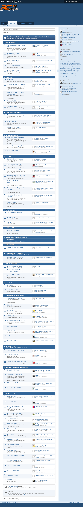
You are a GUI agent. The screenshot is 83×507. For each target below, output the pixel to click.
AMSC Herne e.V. (12, 423)
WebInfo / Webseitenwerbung (15, 115)
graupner (72, 66)
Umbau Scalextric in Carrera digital (43, 151)
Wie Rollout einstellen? (40, 159)
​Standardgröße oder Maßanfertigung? (43, 370)
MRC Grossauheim (12, 418)
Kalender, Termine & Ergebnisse (16, 84)
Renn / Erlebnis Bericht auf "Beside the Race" (46, 115)
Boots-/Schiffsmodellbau (14, 230)
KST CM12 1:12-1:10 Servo (41, 45)
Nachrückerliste (38, 285)
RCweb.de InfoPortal (13, 60)
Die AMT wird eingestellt (40, 127)
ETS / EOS (9, 282)
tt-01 (63, 76)
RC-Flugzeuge (11, 217)
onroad (77, 70)
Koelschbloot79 (38, 341)
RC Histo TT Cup (12, 340)
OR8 (65, 63)
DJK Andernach (11, 401)
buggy (61, 66)
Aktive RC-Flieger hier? (40, 213)
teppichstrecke (63, 75)
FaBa (36, 467)
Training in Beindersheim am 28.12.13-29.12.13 (46, 429)
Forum (12, 23)
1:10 (68, 61)
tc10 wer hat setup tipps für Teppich (43, 247)
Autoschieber (37, 182)
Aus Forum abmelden (40, 54)
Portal (4, 23)
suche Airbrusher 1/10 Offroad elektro (44, 146)
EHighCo (37, 440)
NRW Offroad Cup (12, 326)
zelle (36, 268)
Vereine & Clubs (10, 393)
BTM (75, 61)
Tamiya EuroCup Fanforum (14, 298)
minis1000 (37, 299)
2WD (70, 61)
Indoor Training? (39, 466)
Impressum (15, 502)
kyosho (61, 68)
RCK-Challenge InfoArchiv (15, 269)
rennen (74, 71)
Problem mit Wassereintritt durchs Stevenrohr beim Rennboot (49, 231)
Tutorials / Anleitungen (13, 101)
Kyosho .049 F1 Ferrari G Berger (42, 170)
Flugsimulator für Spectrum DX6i (42, 217)
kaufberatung (78, 66)
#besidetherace (63, 61)
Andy (36, 415)
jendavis (36, 203)
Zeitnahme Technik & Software (15, 137)
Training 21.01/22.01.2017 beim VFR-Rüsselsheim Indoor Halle (50, 460)
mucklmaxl (37, 457)
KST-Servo (37, 46)
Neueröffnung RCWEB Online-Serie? (43, 383)
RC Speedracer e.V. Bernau (15, 413)
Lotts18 (36, 356)
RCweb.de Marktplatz (13, 70)
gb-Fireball (37, 403)
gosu (36, 481)
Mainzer (36, 139)
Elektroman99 (37, 86)
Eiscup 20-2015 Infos (40, 311)
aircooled (37, 94)
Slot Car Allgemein (12, 150)
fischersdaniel (37, 332)
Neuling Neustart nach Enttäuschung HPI (44, 106)
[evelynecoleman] (61, 92)
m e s (36, 327)
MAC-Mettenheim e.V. (13, 444)
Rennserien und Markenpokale (15, 295)
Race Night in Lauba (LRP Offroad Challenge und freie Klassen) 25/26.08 (52, 274)
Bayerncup (10, 310)
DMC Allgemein (11, 396)
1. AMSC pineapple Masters (41, 480)
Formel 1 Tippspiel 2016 (40, 350)
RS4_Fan (37, 430)
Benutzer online (13, 486)
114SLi (36, 166)
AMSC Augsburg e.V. (13, 480)
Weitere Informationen (31, 38)
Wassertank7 (37, 214)
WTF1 (36, 291)
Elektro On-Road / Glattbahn (15, 159)
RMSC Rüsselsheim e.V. (14, 465)
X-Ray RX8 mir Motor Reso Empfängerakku (45, 71)
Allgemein (9, 77)
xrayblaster (37, 67)
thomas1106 (37, 451)
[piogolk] (61, 87)
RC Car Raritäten (12, 202)
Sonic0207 (37, 147)
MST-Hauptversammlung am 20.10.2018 (44, 331)
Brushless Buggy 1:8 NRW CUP (16, 320)
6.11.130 (37, 375)
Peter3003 (37, 306)
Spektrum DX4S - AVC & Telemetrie (43, 195)
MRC (61, 63)
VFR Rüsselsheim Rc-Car (14, 460)
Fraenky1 (37, 160)
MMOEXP (78, 61)
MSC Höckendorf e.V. (13, 470)
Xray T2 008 (38, 266)
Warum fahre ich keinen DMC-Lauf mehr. (44, 396)
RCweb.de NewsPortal (13, 65)
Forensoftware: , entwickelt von (41, 505)
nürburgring (67, 70)
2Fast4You (37, 376)
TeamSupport (10, 244)
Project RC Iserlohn (12, 475)
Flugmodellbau (10, 210)
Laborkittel (37, 351)
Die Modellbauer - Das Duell (14, 253)
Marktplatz (22, 23)
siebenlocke (37, 72)
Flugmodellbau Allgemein (14, 212)
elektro (69, 66)
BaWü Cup (10, 305)
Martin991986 (37, 189)
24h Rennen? (38, 402)
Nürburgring (37, 355)
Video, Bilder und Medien (13, 112)
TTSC (8, 335)
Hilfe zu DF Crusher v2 (40, 165)
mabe (36, 407)
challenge (65, 66)
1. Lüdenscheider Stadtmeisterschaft (43, 439)
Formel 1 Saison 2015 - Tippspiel (16, 361)
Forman (36, 317)
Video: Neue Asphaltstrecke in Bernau (44, 413)
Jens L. (36, 472)
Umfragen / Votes (12, 106)
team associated (73, 73)
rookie (77, 71)
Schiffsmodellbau (11, 228)
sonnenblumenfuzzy (39, 128)
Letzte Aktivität (64, 80)
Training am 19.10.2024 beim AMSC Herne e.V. (46, 424)
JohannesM (37, 232)
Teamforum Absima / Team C (15, 247)
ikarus (24, 494)
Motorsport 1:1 (10, 346)
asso (67, 64)
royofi (36, 371)
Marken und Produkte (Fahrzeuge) (16, 237)
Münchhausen (38, 223)
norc (79, 68)
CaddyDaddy (37, 219)
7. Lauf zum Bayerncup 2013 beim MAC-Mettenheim (47, 445)
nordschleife (62, 70)
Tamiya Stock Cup (39, 298)
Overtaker (37, 152)
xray (66, 76)
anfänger (64, 64)
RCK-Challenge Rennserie (14, 266)
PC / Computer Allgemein (14, 387)
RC (67, 63)
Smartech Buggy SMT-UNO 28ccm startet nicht (46, 181)
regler (68, 71)
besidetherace (74, 64)
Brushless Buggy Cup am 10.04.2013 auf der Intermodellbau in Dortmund (52, 321)
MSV (63, 63)
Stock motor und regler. (40, 290)
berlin (70, 64)
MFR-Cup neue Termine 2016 (42, 450)
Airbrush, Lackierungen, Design (16, 146)
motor (76, 68)
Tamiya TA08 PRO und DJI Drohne (43, 122)
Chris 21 (36, 363)
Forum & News (10, 42)
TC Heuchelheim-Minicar (14, 429)
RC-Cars (8, 156)
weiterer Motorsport (12, 354)
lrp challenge (67, 68)
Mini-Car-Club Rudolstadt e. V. (15, 455)
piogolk (64, 86)
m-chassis (73, 68)
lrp (64, 68)
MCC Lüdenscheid (12, 439)
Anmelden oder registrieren (7, 1)
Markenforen (10, 239)
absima (75, 63)
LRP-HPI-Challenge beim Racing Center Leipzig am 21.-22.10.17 (50, 434)
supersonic (37, 62)
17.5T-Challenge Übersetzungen (16, 271)
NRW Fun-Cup (11, 316)
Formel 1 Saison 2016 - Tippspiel (16, 350)
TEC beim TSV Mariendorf (41, 406)
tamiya (67, 73)
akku (61, 64)
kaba (36, 476)
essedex (36, 108)
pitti (35, 258)
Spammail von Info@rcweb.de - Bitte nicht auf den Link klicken (50, 60)
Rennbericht (71, 63)
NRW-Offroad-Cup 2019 (40, 326)
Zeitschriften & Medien (13, 127)
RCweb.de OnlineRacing (14, 383)
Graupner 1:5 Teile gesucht (41, 202)
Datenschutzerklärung (6, 502)
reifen (71, 71)
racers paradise (63, 71)
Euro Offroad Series (12, 285)
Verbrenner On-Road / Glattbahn (16, 170)
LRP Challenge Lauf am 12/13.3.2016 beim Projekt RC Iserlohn (50, 475)
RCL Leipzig (10, 434)
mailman (36, 249)
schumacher (62, 73)
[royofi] (61, 82)
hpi (75, 66)
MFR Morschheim (12, 450)
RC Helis (9, 222)
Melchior (36, 389)
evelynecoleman (66, 91)
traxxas (77, 74)
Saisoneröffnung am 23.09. (41, 419)
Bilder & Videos (11, 121)
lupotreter (37, 171)
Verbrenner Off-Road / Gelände (16, 175)
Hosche (36, 286)
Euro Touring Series (12, 289)
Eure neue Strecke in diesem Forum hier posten (46, 93)
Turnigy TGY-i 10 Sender (41, 101)
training (74, 75)
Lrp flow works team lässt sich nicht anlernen (45, 188)
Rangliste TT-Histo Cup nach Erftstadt (44, 340)
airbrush (79, 63)
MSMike (36, 312)
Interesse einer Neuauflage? (41, 305)
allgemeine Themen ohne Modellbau (17, 367)
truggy (61, 76)
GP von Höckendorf (39, 470)
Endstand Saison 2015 (40, 362)
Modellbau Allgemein (12, 135)
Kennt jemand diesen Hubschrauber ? (44, 222)
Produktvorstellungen (13, 53)
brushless (79, 64)
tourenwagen (69, 74)
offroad (72, 70)
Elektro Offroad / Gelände (14, 164)
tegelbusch (37, 81)
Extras (30, 23)
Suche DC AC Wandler (40, 388)
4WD (72, 61)
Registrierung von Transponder (42, 138)
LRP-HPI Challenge (11, 263)
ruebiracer (37, 337)
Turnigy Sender (38, 80)
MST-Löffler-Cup (11, 331)
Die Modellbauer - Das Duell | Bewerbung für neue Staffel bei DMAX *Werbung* (53, 257)
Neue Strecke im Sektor (40, 66)
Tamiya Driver (38, 55)
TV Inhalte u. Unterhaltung (14, 374)
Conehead (37, 425)
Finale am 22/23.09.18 (40, 316)
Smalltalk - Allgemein (13, 370)
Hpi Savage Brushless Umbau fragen (43, 175)
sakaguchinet (37, 420)
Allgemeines (10, 79)
